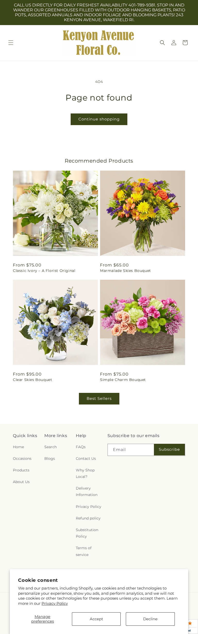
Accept (96, 618)
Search (50, 447)
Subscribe (169, 449)
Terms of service (84, 551)
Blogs (49, 458)
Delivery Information (86, 491)
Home (18, 447)
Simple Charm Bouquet (123, 379)
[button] (10, 42)
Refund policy (88, 518)
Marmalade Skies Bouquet (125, 270)
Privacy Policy (55, 603)
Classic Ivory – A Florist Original (44, 270)
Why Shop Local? (85, 473)
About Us (21, 481)
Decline (150, 618)
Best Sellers (99, 398)
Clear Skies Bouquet (32, 379)
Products (21, 470)
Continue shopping (99, 119)
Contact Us (86, 458)
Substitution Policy (87, 533)
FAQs (81, 447)
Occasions (22, 458)
